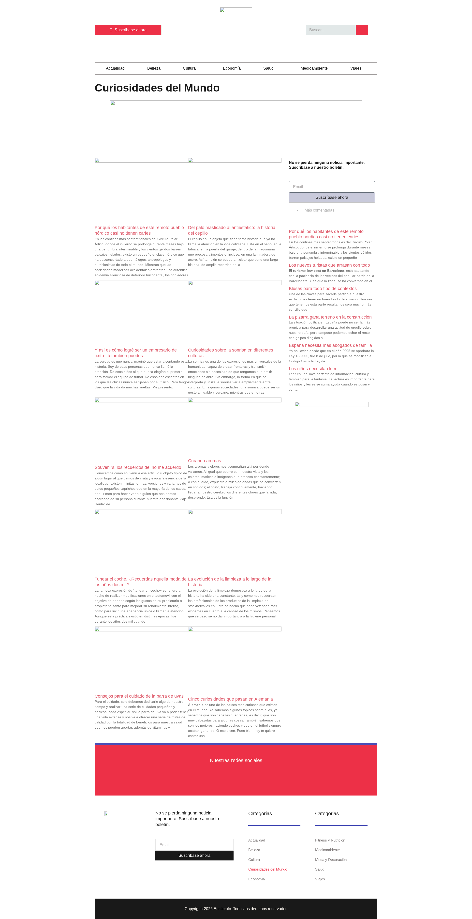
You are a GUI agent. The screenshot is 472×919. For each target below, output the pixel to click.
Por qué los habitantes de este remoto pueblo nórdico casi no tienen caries (326, 234)
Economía (232, 68)
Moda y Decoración (331, 860)
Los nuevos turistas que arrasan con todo (329, 265)
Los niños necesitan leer (313, 368)
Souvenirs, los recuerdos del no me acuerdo (138, 467)
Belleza (154, 68)
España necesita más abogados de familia (330, 345)
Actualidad (115, 68)
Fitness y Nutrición (330, 840)
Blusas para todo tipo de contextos (323, 288)
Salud (268, 68)
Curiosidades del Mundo (267, 869)
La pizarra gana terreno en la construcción (330, 317)
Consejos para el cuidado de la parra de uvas (139, 696)
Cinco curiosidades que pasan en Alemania (230, 699)
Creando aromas (204, 460)
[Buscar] (362, 30)
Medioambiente (314, 68)
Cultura (189, 68)
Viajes (355, 68)
